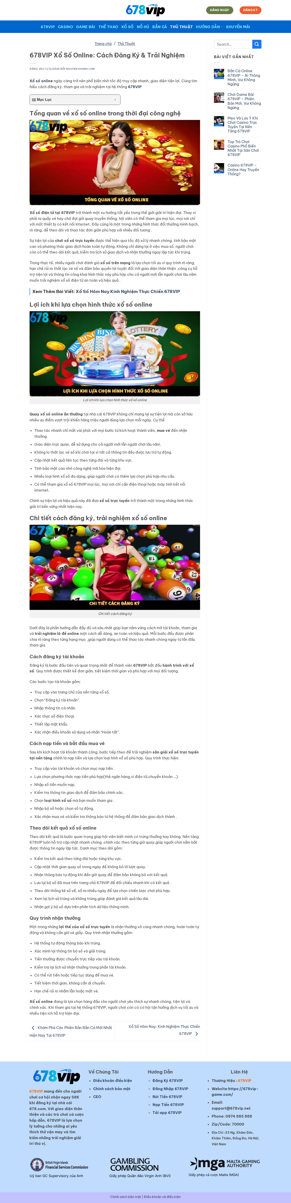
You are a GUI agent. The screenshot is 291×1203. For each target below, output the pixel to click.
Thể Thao (108, 27)
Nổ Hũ (143, 27)
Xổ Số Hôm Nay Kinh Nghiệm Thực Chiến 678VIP (128, 291)
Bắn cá (159, 27)
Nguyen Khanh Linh (80, 68)
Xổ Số (127, 27)
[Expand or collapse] (115, 99)
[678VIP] (145, 10)
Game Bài (85, 27)
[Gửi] (256, 44)
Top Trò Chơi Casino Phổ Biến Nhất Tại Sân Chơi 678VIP (243, 148)
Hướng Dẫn (208, 27)
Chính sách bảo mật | (127, 1197)
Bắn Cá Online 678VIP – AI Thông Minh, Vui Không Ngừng (244, 77)
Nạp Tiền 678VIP (168, 1104)
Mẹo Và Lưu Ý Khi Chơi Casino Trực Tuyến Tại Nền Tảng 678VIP (243, 125)
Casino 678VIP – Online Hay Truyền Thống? (243, 169)
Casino (65, 27)
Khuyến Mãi (238, 27)
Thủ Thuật (181, 27)
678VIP (48, 27)
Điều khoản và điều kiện (162, 1197)
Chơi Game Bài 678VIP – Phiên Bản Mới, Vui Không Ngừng (244, 101)
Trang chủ (103, 43)
